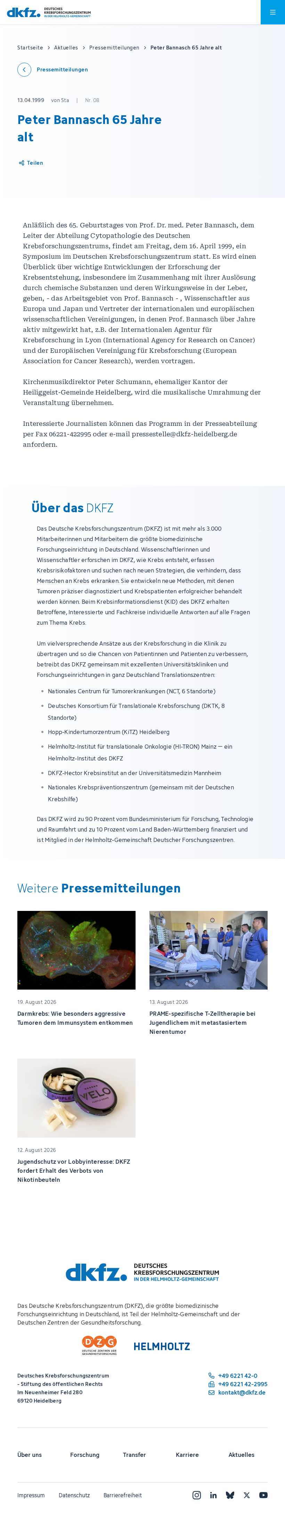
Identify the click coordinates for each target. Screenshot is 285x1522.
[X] (247, 1495)
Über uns (29, 1454)
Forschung (84, 1454)
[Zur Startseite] (49, 12)
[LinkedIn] (213, 1495)
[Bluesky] (230, 1495)
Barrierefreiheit (123, 1495)
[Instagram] (197, 1495)
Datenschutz (74, 1495)
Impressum (31, 1495)
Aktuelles (241, 1454)
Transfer (134, 1454)
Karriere (187, 1454)
